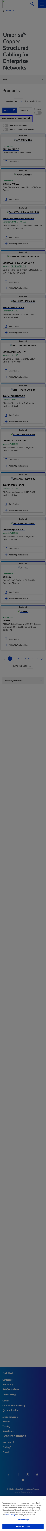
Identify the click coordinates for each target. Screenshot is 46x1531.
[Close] (43, 1499)
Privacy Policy (10, 1515)
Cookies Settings (23, 1519)
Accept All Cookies (23, 1526)
